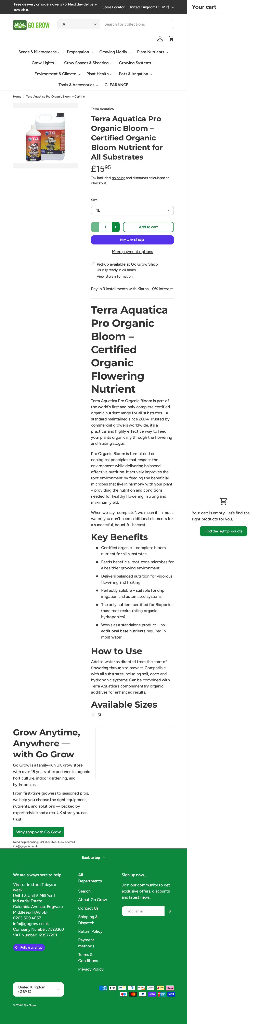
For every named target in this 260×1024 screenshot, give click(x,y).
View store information (115, 276)
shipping (118, 178)
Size (94, 200)
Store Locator (113, 7)
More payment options (132, 251)
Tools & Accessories (76, 84)
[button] (171, 38)
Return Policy (90, 931)
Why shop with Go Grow (38, 832)
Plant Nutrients (150, 51)
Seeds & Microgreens (37, 51)
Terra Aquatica (102, 109)
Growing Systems (135, 62)
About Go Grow (92, 899)
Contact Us (88, 908)
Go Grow (30, 1005)
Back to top (91, 857)
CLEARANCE (116, 84)
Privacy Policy (91, 969)
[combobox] (116, 24)
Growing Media (113, 51)
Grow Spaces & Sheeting (86, 62)
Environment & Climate (55, 73)
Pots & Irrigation (133, 73)
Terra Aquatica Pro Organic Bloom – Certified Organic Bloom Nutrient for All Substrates (56, 96)
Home (17, 96)
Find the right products (223, 531)
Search (84, 891)
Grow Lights (43, 62)
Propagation (78, 51)
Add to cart (148, 227)
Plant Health (98, 73)
